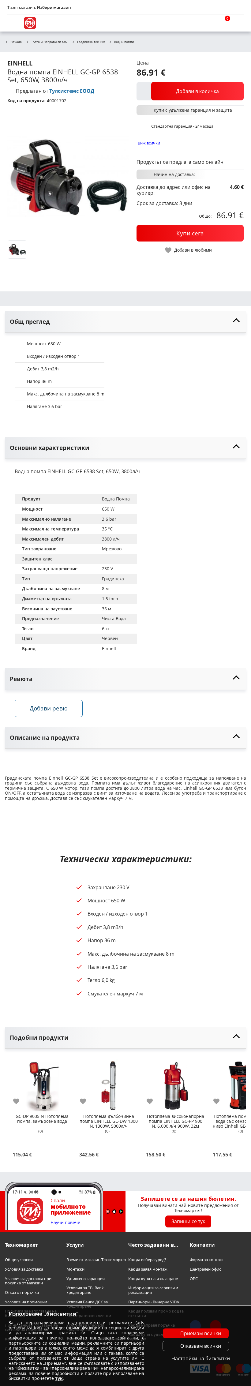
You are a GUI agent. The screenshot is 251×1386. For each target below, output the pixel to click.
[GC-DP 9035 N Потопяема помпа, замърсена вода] (42, 1083)
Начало (16, 42)
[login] (237, 23)
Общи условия (19, 1260)
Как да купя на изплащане (153, 1278)
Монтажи (75, 1269)
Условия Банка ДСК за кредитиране (87, 1304)
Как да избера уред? (147, 1260)
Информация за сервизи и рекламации (153, 1290)
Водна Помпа (116, 499)
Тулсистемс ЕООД (71, 91)
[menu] (13, 23)
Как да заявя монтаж (147, 1269)
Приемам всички (200, 1333)
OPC (194, 1278)
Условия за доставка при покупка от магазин (28, 1280)
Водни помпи (124, 42)
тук (59, 1378)
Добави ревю (49, 708)
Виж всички (149, 143)
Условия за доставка (24, 1269)
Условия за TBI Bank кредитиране (85, 1290)
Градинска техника (91, 42)
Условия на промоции (26, 1302)
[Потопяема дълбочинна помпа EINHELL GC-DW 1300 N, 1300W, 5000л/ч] (108, 1083)
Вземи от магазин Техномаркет (96, 1260)
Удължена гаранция (85, 1278)
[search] (208, 23)
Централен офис (205, 1269)
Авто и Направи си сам (50, 41)
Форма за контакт (207, 1260)
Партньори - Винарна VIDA (153, 1302)
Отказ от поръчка (22, 1292)
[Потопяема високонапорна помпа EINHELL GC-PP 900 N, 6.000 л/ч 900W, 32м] (175, 1083)
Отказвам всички (200, 1346)
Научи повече (65, 1222)
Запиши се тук (188, 1221)
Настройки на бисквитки (200, 1358)
